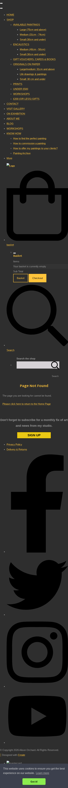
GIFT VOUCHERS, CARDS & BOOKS (34, 59)
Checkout (37, 278)
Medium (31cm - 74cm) (32, 34)
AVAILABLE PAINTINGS (26, 24)
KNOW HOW (14, 133)
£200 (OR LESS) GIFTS (26, 98)
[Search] (55, 365)
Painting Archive (22, 153)
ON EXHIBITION (16, 113)
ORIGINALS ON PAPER (26, 64)
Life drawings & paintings (33, 74)
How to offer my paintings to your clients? (35, 148)
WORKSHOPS (21, 94)
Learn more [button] (42, 773)
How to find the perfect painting (29, 138)
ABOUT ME (13, 118)
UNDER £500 (20, 89)
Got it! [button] (34, 781)
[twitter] (37, 614)
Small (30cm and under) (33, 39)
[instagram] (37, 686)
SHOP (10, 19)
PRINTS (17, 84)
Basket (20, 278)
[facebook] (37, 551)
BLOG (10, 123)
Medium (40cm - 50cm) (32, 49)
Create (21, 755)
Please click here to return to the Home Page (26, 403)
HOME (10, 14)
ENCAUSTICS (21, 44)
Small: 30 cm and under (32, 79)
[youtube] (37, 742)
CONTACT (12, 103)
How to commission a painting (29, 143)
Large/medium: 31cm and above (37, 69)
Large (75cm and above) (33, 29)
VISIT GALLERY (16, 108)
